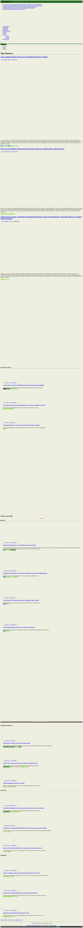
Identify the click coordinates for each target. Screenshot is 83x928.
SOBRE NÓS (6, 39)
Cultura (16, 746)
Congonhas (5, 30)
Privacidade (15, 919)
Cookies (20, 919)
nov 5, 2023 (6, 402)
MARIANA (5, 27)
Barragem (3, 214)
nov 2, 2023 (6, 740)
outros (27, 766)
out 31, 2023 (7, 542)
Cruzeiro (7, 37)
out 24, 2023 (7, 890)
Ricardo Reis (13, 570)
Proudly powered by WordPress (33, 925)
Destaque (5, 146)
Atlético (7, 35)
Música (19, 746)
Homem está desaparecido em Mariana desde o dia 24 (14, 9)
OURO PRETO (6, 26)
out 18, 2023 (7, 597)
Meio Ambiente (11, 214)
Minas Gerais (22, 766)
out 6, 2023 (6, 624)
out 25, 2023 (7, 570)
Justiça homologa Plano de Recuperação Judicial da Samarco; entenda (24, 57)
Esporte (7, 604)
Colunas (4, 786)
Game (14, 786)
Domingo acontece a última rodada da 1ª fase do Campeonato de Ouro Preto (18, 8)
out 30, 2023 (7, 845)
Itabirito (8, 146)
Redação (12, 422)
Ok (57, 926)
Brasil (2, 146)
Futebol (4, 34)
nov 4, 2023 (6, 422)
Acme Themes (53, 925)
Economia (8, 550)
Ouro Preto (16, 146)
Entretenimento (16, 766)
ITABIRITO (5, 28)
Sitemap (11, 919)
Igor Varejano (15, 151)
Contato (2, 919)
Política (4, 33)
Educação (8, 577)
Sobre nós (6, 919)
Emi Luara (12, 740)
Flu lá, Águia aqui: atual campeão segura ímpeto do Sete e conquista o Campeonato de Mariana (22, 5)
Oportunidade (13, 550)
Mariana (12, 146)
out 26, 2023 (7, 760)
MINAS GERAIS (7, 31)
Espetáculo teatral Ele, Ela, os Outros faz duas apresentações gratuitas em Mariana (20, 6)
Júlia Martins (13, 845)
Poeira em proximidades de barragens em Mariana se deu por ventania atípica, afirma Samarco (32, 149)
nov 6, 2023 (6, 382)
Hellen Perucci (14, 59)
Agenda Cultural (6, 746)
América (7, 38)
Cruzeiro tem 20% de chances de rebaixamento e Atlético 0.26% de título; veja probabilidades (22, 4)
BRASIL (5, 32)
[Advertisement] (39, 505)
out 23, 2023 (7, 780)
